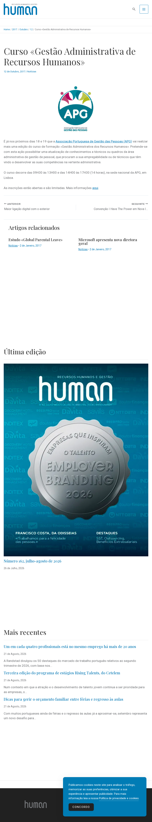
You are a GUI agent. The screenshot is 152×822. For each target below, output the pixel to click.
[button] (134, 9)
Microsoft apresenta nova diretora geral (107, 241)
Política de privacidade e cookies (119, 798)
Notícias (31, 71)
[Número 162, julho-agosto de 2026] (76, 460)
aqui (95, 188)
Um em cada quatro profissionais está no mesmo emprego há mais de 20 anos (70, 646)
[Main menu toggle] (144, 9)
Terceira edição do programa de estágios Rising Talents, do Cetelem (62, 672)
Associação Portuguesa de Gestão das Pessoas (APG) (94, 141)
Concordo (81, 807)
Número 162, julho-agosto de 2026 (32, 560)
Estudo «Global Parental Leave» (36, 239)
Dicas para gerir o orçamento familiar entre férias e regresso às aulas (64, 699)
